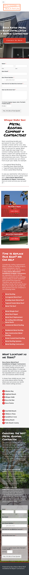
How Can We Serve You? (9, 89)
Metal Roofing (10, 294)
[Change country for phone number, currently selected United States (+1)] (3, 79)
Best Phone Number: (8, 77)
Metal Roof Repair (14, 206)
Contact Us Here (14, 40)
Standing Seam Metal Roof (14, 300)
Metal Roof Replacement (14, 234)
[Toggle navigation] (3, 2)
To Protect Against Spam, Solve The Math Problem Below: (13, 102)
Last (16, 68)
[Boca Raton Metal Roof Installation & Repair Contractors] (12, 7)
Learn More (14, 211)
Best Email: (5, 71)
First (3, 68)
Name (4, 63)
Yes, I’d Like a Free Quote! (11, 111)
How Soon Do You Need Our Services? (12, 83)
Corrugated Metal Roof (13, 297)
